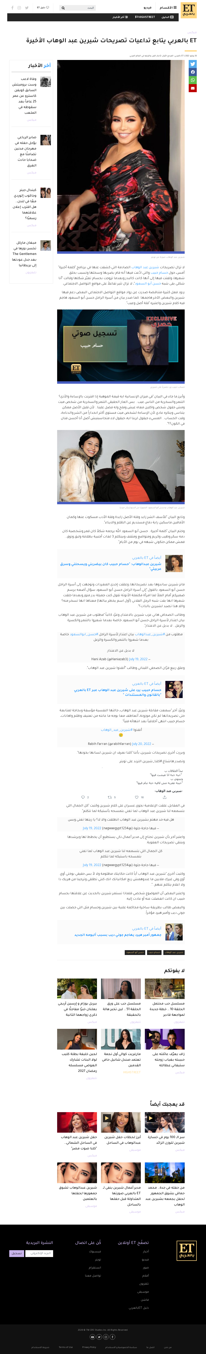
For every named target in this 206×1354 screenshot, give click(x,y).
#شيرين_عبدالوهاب (150, 634)
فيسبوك (95, 1252)
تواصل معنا (93, 1276)
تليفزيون (179, 1022)
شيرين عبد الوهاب (145, 267)
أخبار (146, 1252)
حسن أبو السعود (148, 284)
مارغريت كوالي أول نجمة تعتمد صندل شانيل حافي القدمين (121, 1060)
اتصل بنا (150, 1347)
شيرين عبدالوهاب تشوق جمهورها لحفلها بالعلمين (78, 1193)
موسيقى (135, 1150)
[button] (193, 64)
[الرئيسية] (188, 10)
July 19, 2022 (138, 659)
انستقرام (95, 1268)
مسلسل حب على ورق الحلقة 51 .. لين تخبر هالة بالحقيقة (122, 1009)
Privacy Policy (89, 1347)
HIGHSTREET (146, 17)
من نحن (168, 1347)
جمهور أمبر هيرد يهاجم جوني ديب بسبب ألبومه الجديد (117, 935)
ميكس (192, 32)
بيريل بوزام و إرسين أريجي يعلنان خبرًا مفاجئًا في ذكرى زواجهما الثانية (77, 1009)
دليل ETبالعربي (139, 1308)
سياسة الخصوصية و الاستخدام (121, 1347)
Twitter (27, 8)
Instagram (19, 8)
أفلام (145, 1276)
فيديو (147, 8)
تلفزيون (144, 1284)
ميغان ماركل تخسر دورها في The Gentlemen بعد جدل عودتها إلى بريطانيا (24, 254)
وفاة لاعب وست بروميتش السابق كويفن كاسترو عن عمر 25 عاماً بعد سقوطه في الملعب (24, 96)
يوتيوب (93, 1337)
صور (146, 1268)
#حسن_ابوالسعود (84, 634)
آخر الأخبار (118, 17)
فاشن (145, 1300)
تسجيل (17, 1253)
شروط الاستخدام (40, 1347)
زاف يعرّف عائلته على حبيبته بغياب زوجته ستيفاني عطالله (168, 1060)
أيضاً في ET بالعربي (146, 558)
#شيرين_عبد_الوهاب (117, 730)
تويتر (98, 1260)
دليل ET (41, 8)
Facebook (12, 8)
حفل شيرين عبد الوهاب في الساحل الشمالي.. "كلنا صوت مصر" (79, 1143)
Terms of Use (66, 1347)
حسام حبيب (159, 273)
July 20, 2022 (141, 744)
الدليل (165, 17)
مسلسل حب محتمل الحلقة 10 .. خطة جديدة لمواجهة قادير (167, 1009)
